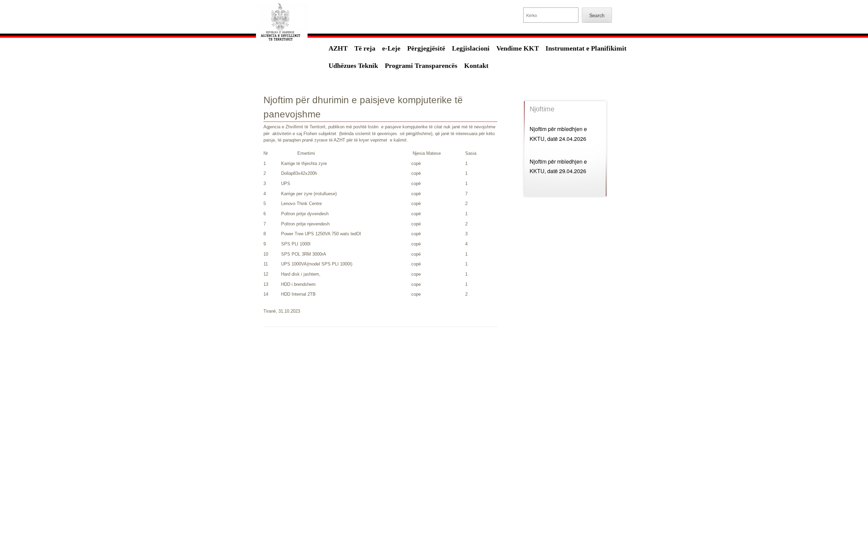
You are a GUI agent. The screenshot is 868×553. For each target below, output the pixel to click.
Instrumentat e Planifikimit (586, 48)
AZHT (338, 48)
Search (597, 15)
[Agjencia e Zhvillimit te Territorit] (282, 47)
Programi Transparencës (421, 65)
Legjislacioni (471, 48)
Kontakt (476, 65)
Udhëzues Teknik (353, 65)
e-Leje (391, 48)
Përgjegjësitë (426, 48)
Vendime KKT (517, 48)
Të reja (364, 48)
